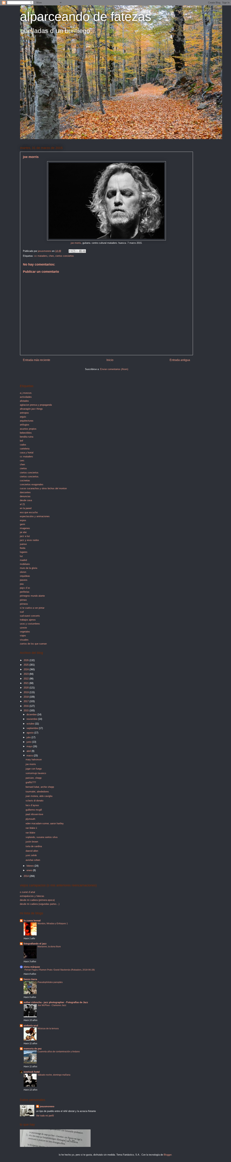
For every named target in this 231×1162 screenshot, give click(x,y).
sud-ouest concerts (30, 615)
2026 (26, 660)
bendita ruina (26, 436)
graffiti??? (31, 782)
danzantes (25, 492)
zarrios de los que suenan (33, 643)
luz (21, 556)
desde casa (26, 500)
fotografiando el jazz (35, 943)
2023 (26, 674)
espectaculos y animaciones (35, 516)
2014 (26, 876)
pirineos (24, 604)
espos (23, 520)
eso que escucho (29, 512)
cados (23, 444)
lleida (22, 548)
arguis (23, 416)
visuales (24, 639)
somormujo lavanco (36, 773)
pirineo (23, 600)
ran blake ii (31, 828)
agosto (30, 732)
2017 (26, 701)
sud (22, 611)
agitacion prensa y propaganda (36, 404)
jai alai (23, 532)
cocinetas (25, 480)
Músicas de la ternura (48, 1028)
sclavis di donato (34, 800)
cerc (22, 460)
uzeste (23, 627)
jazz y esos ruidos (29, 540)
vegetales (25, 631)
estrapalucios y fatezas (32, 896)
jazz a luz (25, 536)
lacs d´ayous (32, 805)
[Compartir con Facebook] (80, 251)
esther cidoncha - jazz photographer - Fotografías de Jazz (56, 1002)
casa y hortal (26, 452)
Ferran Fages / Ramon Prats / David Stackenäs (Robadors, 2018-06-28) (60, 970)
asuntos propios (28, 428)
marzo (30, 755)
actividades (26, 397)
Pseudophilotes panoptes (50, 982)
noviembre (32, 719)
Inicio (109, 360)
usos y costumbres (30, 623)
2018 (26, 696)
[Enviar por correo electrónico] (70, 251)
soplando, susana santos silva (41, 837)
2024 (26, 669)
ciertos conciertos (64, 256)
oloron (23, 572)
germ (22, 524)
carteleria (24, 448)
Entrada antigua (180, 360)
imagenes (25, 528)
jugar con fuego (34, 768)
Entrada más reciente (36, 360)
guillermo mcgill (34, 809)
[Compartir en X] (77, 251)
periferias (24, 591)
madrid (23, 560)
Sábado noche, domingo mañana (54, 1075)
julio (29, 737)
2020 (26, 687)
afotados (24, 401)
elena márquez (32, 966)
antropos (24, 412)
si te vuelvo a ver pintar (32, 607)
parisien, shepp (34, 778)
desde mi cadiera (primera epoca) (37, 900)
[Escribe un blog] (74, 251)
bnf (21, 440)
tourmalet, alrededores (37, 791)
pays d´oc (25, 587)
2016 (26, 706)
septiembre (33, 728)
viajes (23, 635)
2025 (26, 664)
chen (51, 256)
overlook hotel (32, 1071)
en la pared (25, 508)
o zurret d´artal (27, 892)
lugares (23, 552)
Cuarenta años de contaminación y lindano (59, 1051)
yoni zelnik (31, 855)
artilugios (24, 424)
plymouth (30, 819)
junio (29, 742)
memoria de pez (33, 1048)
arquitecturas (26, 420)
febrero (30, 865)
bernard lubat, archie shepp (40, 787)
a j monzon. (26, 393)
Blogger (167, 1154)
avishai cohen (33, 860)
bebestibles (26, 432)
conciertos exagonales (31, 484)
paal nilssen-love (34, 814)
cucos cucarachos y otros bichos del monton (43, 488)
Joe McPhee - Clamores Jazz (52, 1005)
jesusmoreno (47, 1106)
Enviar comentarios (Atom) (114, 369)
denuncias (25, 496)
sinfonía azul (31, 1025)
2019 (26, 692)
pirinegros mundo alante (32, 595)
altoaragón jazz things (31, 408)
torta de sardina (34, 846)
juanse (23, 544)
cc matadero (40, 256)
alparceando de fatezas (85, 17)
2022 (26, 678)
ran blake (30, 832)
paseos (23, 580)
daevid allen (32, 850)
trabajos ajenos (28, 619)
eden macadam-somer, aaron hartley (45, 823)
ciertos (23, 468)
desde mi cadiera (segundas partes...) (39, 904)
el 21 (22, 504)
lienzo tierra (30, 979)
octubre (31, 723)
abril (29, 751)
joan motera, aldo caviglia (39, 796)
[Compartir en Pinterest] (84, 251)
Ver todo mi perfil (45, 1115)
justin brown (32, 841)
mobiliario (25, 564)
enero (30, 870)
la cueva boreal (32, 920)
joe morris (76, 243)
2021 (26, 683)
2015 (26, 710)
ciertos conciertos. (29, 476)
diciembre (32, 714)
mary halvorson (34, 759)
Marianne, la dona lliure (49, 946)
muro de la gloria (28, 568)
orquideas (25, 576)
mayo (30, 746)
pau (22, 584)
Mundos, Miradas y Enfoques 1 (53, 923)
